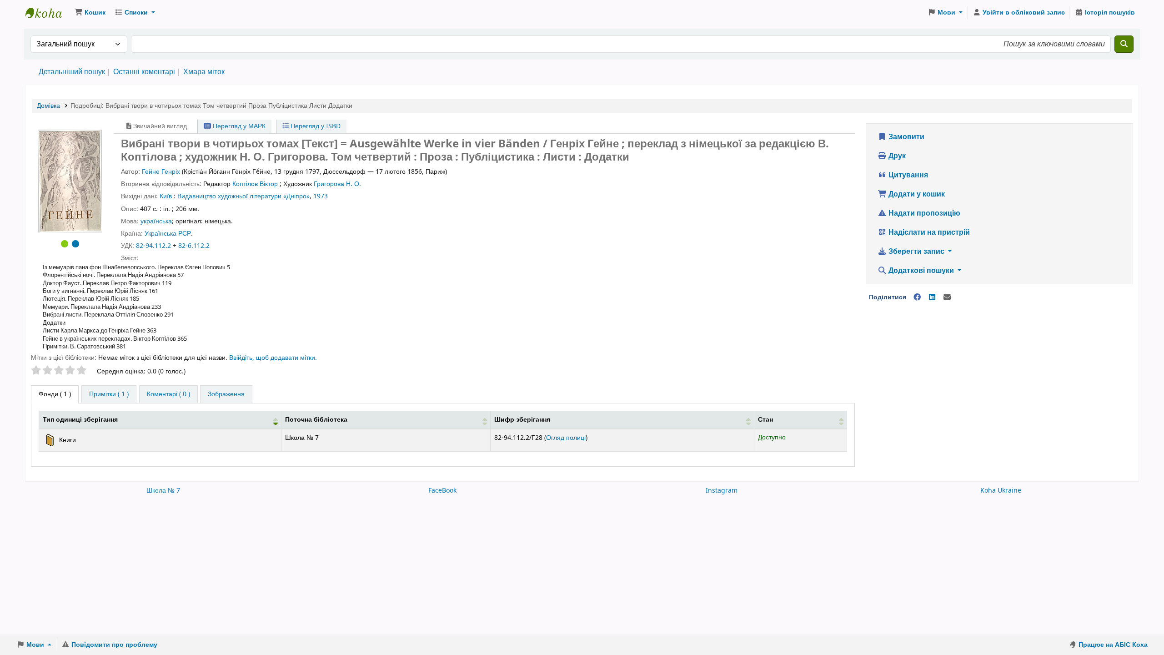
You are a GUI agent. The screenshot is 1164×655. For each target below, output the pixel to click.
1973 (320, 196)
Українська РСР (168, 233)
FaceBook (442, 490)
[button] (90, 12)
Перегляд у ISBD (315, 126)
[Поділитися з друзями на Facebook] (917, 297)
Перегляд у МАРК (238, 126)
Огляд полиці (566, 438)
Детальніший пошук (72, 71)
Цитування (907, 175)
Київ (166, 196)
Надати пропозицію (923, 213)
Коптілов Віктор (255, 184)
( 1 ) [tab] (55, 394)
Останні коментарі (144, 71)
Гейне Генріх (161, 171)
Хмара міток (204, 71)
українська (156, 221)
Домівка (48, 106)
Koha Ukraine (1000, 490)
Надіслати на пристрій (928, 232)
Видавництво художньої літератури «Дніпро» (243, 196)
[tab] (108, 394)
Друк (896, 156)
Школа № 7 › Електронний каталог (48, 13)
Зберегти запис (916, 251)
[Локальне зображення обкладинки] (70, 180)
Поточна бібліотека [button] (316, 419)
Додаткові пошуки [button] (921, 270)
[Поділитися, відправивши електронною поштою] (947, 297)
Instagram (722, 490)
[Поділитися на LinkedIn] (932, 297)
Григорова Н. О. (337, 184)
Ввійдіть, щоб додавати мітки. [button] (273, 358)
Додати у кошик (916, 194)
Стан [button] (765, 419)
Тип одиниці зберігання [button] (80, 419)
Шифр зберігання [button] (522, 419)
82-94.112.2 (153, 246)
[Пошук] (1124, 44)
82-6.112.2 (194, 246)
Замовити (905, 136)
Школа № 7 (163, 490)
